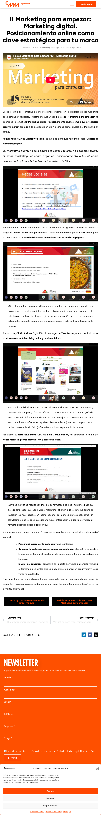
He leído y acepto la (51, 750)
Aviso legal (67, 812)
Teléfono (8, 714)
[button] (97, 768)
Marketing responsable (71, 47)
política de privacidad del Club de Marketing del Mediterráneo (62, 750)
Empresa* (9, 726)
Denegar (50, 798)
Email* (7, 702)
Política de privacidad (54, 812)
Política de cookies (37, 812)
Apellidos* (9, 690)
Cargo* (8, 738)
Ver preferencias (50, 805)
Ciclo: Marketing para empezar (49, 47)
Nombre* (9, 677)
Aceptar (50, 791)
